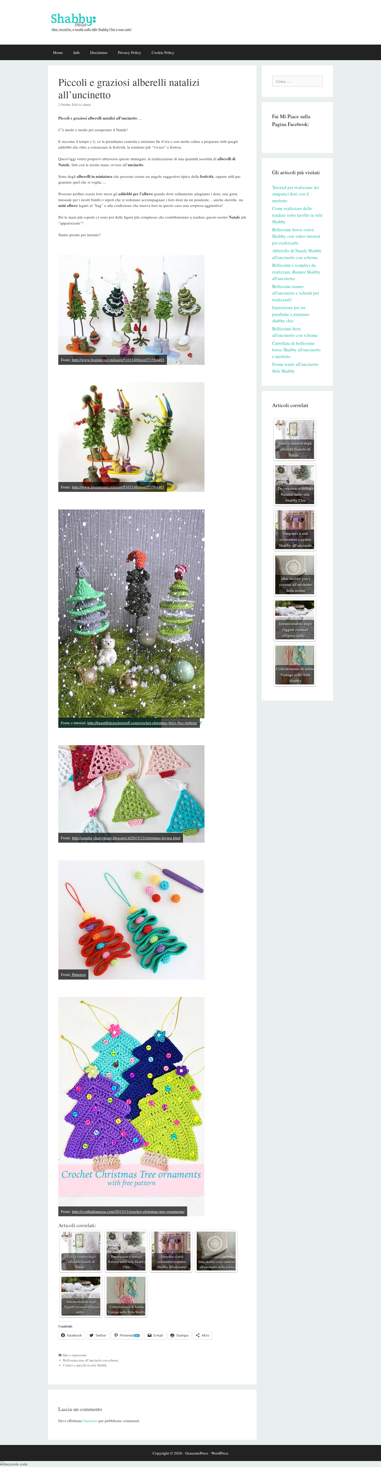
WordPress (219, 1453)
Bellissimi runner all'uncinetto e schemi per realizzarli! (295, 293)
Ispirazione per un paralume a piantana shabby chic (290, 314)
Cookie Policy (163, 52)
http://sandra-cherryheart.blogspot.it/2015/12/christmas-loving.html (126, 837)
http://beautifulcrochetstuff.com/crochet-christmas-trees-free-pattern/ (142, 722)
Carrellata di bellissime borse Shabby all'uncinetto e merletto (296, 349)
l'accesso (90, 1420)
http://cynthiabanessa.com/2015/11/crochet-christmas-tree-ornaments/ (128, 1211)
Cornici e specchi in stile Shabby (85, 1365)
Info (76, 52)
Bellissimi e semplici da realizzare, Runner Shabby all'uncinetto (296, 271)
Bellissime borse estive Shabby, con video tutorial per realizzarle (296, 236)
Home (58, 52)
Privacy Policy (129, 52)
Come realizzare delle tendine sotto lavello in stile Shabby (297, 215)
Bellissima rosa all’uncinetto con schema (90, 1360)
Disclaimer (99, 52)
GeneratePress (196, 1453)
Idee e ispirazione (75, 1355)
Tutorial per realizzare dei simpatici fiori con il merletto (295, 194)
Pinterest (78, 974)
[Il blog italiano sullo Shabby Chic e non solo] (94, 21)
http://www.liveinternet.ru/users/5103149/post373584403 (117, 359)
